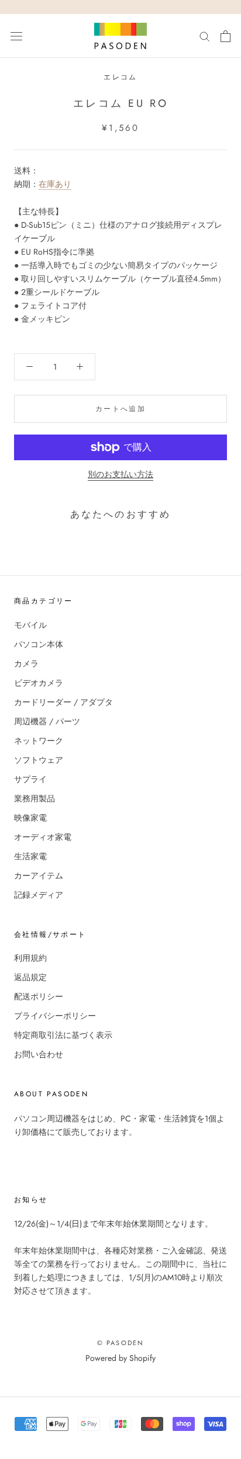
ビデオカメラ (38, 683)
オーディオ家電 (42, 837)
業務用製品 (34, 798)
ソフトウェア (38, 760)
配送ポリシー (38, 996)
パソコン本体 (38, 644)
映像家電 (30, 818)
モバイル (30, 625)
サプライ (30, 779)
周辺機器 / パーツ (47, 721)
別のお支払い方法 (120, 474)
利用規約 (30, 958)
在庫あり (55, 184)
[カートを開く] (225, 36)
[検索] (204, 36)
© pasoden (120, 1342)
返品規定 (30, 977)
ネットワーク (38, 740)
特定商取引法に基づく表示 (63, 1035)
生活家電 (30, 856)
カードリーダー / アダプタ (63, 702)
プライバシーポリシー (55, 1016)
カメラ (26, 663)
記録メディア (38, 895)
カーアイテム (38, 875)
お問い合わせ (38, 1054)
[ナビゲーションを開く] (16, 36)
